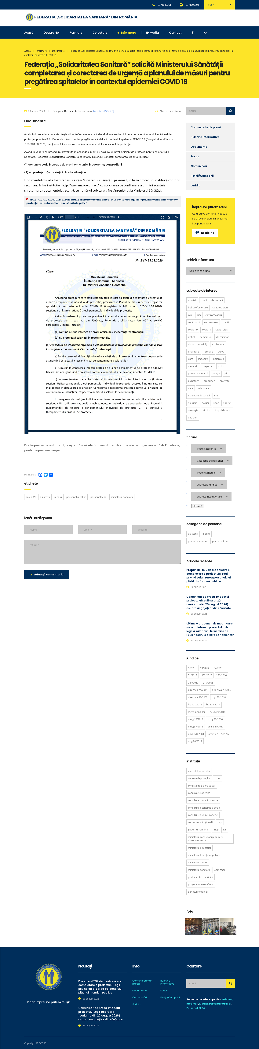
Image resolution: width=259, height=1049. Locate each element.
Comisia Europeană (199, 793)
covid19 (206, 329)
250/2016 (221, 675)
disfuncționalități (197, 344)
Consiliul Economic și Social (203, 800)
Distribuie (30, 474)
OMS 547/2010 (215, 726)
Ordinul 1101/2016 (218, 734)
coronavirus (211, 322)
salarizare (203, 388)
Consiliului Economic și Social (204, 807)
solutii (205, 403)
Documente (199, 147)
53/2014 (204, 668)
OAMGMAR (219, 870)
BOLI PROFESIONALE (198, 307)
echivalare (218, 344)
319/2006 (208, 682)
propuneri (209, 381)
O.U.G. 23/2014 (217, 712)
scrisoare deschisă (199, 395)
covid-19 (30, 497)
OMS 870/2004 (196, 734)
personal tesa (98, 497)
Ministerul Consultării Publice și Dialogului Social (205, 838)
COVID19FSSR (222, 329)
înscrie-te (207, 233)
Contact (175, 33)
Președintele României (200, 884)
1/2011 (192, 668)
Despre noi (52, 33)
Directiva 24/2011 (197, 690)
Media (154, 33)
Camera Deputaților (199, 778)
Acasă (29, 33)
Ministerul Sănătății (104, 111)
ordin (221, 366)
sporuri (227, 403)
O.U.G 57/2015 (195, 726)
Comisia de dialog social (201, 785)
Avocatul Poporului (199, 771)
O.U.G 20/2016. (215, 719)
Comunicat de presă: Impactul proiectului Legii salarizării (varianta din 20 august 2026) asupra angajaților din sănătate (208, 602)
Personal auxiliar (220, 1003)
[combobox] (210, 271)
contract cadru (213, 315)
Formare (76, 33)
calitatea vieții (220, 307)
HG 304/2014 (213, 704)
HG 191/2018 (195, 704)
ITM (225, 829)
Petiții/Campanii (202, 176)
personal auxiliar (76, 497)
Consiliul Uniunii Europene (203, 815)
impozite (203, 358)
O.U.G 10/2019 (195, 719)
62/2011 (218, 668)
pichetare (193, 381)
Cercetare (100, 33)
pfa (226, 373)
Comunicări (199, 166)
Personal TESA (195, 1008)
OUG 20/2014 (195, 741)
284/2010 (193, 682)
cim (199, 315)
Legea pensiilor (196, 712)
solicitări (192, 403)
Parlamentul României (200, 877)
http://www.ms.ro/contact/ (80, 185)
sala (190, 388)
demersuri (206, 337)
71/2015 (192, 675)
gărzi (191, 358)
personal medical (198, 373)
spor (216, 403)
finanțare (193, 351)
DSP (220, 822)
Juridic (195, 185)
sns (216, 395)
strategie (193, 410)
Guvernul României (198, 829)
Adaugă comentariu (49, 574)
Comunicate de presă (206, 127)
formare (208, 351)
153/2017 (207, 675)
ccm (190, 315)
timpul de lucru (223, 410)
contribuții (194, 322)
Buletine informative (205, 137)
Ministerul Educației (199, 847)
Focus (195, 156)
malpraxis (218, 358)
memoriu (193, 366)
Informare (128, 33)
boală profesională (212, 300)
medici (58, 497)
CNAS (217, 778)
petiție (216, 373)
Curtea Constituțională (200, 822)
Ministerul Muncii (197, 862)
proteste (225, 381)
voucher (193, 417)
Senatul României (198, 891)
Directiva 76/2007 (221, 690)
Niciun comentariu (170, 111)
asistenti (45, 497)
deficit (191, 337)
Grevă (221, 351)
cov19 (226, 322)
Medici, (204, 1003)
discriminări (222, 337)
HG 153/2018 (219, 697)
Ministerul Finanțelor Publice (204, 855)
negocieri (208, 366)
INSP (216, 829)
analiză (192, 300)
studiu (206, 410)
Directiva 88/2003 (197, 697)
